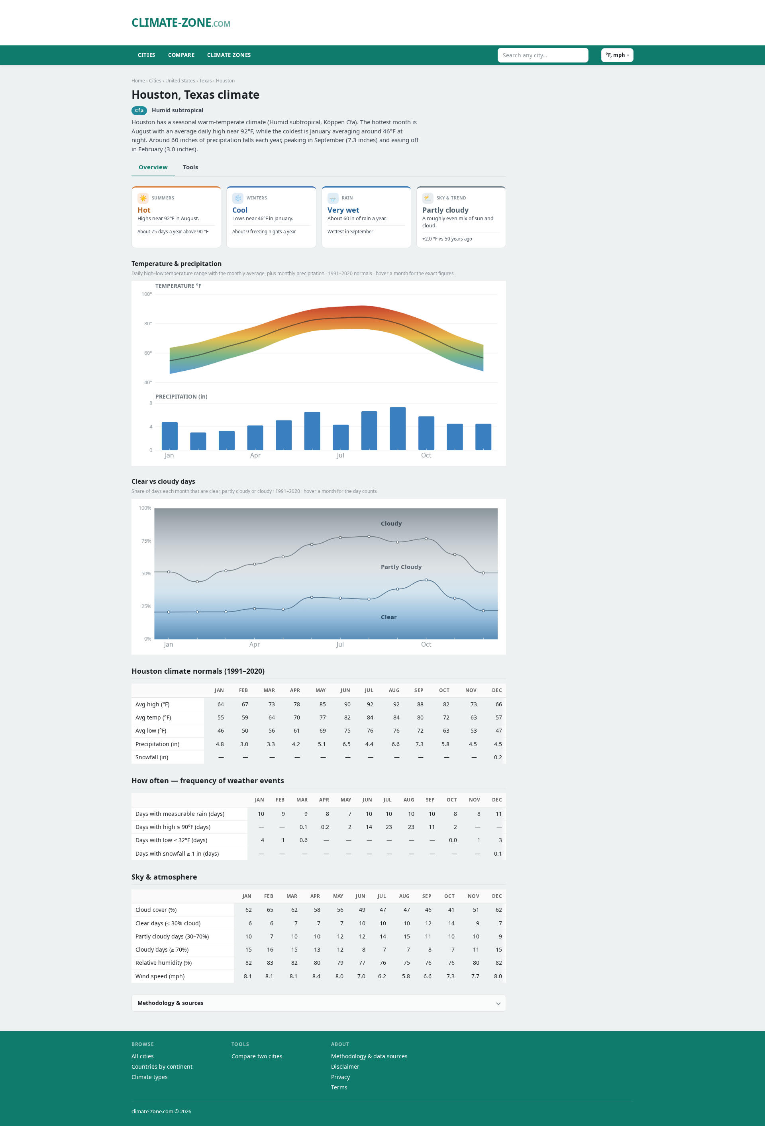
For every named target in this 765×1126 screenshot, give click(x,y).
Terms (339, 1087)
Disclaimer (345, 1066)
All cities (142, 1056)
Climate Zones (229, 55)
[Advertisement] (440, 23)
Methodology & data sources (369, 1056)
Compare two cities (256, 1056)
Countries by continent (161, 1066)
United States (180, 80)
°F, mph (617, 55)
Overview (153, 167)
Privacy (340, 1077)
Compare (181, 55)
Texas (205, 80)
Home (138, 80)
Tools (190, 167)
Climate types (149, 1077)
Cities (146, 55)
